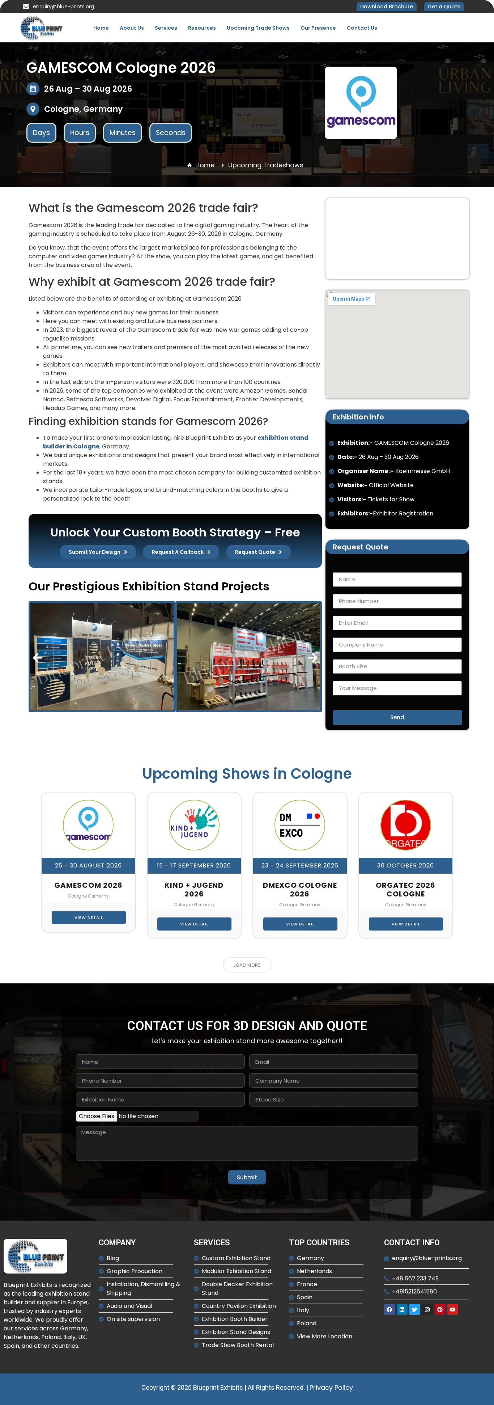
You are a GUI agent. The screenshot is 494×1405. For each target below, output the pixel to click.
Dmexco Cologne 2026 (300, 889)
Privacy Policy (331, 1387)
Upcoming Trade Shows (258, 28)
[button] (37, 657)
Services (166, 28)
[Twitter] (414, 1309)
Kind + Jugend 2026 (194, 889)
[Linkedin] (402, 1309)
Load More (247, 965)
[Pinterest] (440, 1309)
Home (101, 28)
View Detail (88, 917)
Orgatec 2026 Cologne (405, 889)
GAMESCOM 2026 (88, 885)
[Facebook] (389, 1309)
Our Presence (318, 28)
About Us (132, 28)
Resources (202, 28)
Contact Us (362, 28)
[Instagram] (427, 1309)
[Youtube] (452, 1309)
